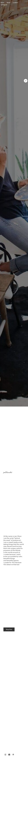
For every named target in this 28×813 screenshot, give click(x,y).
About (8, 2)
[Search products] (26, 81)
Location (15, 2)
